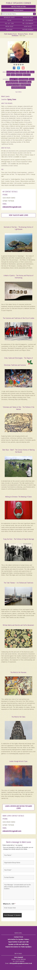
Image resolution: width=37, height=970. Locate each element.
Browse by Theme (23, 34)
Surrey (8, 75)
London (32, 72)
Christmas (31, 79)
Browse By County (9, 17)
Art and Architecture (23, 79)
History (29, 82)
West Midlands (26, 75)
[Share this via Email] (23, 68)
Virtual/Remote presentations (18, 87)
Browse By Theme (28, 17)
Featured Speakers (27, 29)
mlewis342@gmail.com (12, 207)
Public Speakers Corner (10, 34)
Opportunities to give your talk (18, 942)
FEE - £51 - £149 (9, 23)
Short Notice (28, 26)
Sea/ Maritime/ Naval (25, 85)
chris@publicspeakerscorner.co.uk (20, 963)
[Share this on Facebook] (14, 68)
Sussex (13, 75)
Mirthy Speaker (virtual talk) (13, 85)
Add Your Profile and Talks (18, 6)
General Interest (23, 82)
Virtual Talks (9, 26)
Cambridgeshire (10, 72)
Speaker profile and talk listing (18, 944)
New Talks (9, 29)
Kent (28, 72)
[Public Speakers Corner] (18, 3)
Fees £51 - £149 (14, 79)
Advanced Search (18, 10)
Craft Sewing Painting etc (12, 82)
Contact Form (18, 937)
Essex (17, 72)
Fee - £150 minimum (27, 23)
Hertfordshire (23, 72)
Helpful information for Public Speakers (18, 947)
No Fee (9, 20)
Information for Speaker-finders (18, 939)
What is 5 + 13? (9, 904)
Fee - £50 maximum (28, 20)
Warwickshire (19, 75)
